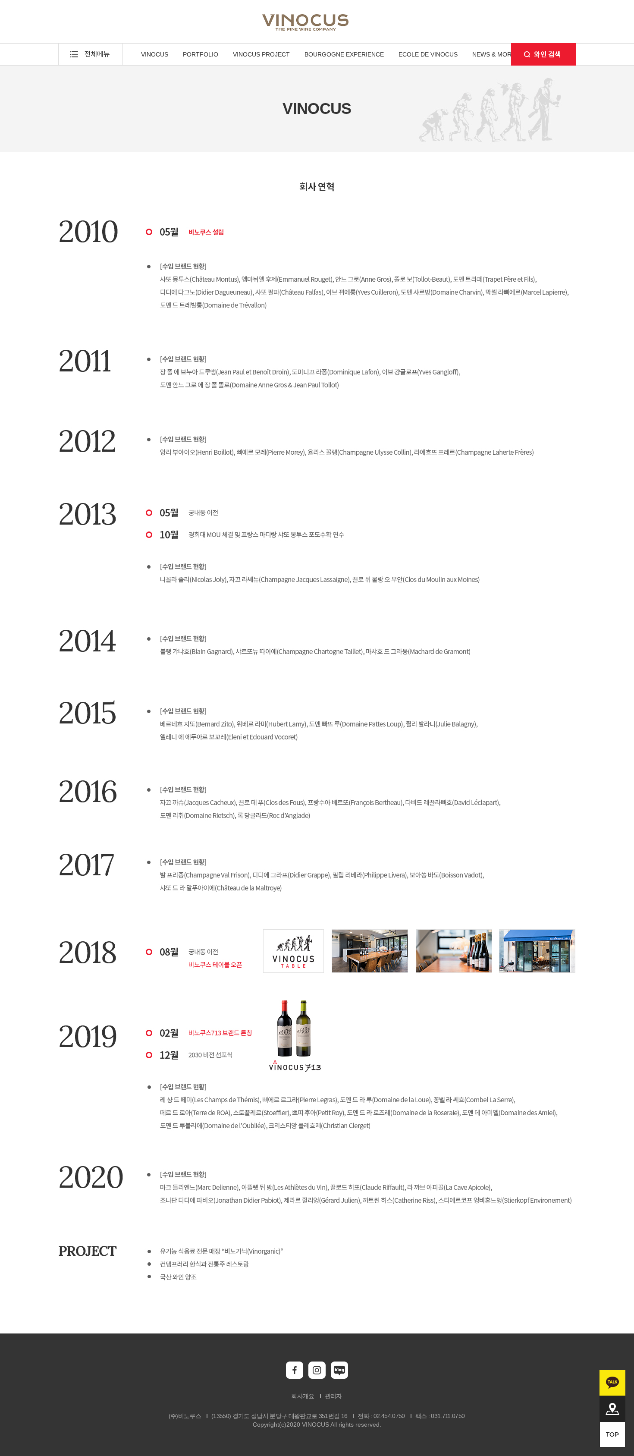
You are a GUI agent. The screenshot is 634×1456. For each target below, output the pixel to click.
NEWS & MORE (493, 54)
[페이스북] (294, 1376)
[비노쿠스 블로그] (339, 1376)
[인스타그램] (317, 1376)
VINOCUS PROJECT (261, 54)
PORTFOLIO (200, 54)
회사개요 (302, 1396)
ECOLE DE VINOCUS (428, 54)
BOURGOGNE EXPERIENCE (344, 54)
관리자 (333, 1396)
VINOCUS (154, 54)
